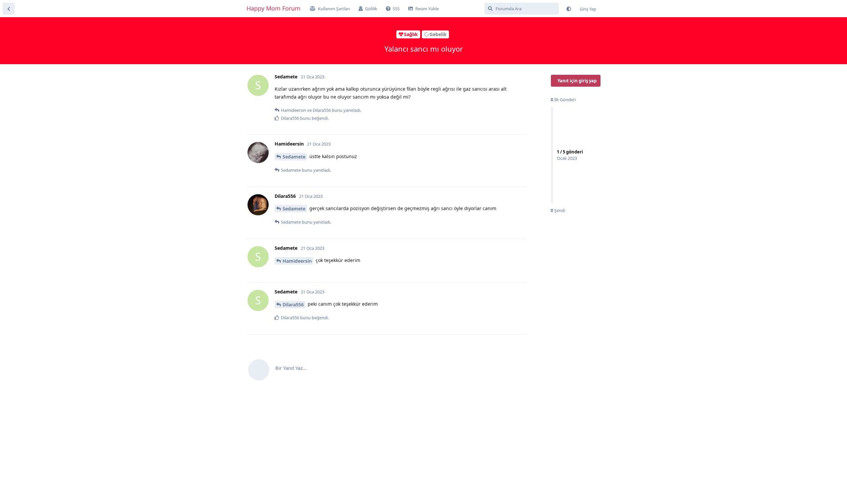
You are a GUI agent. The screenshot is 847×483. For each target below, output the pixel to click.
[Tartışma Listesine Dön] (9, 9)
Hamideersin (297, 261)
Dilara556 (293, 304)
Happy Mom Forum (273, 8)
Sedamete (294, 157)
